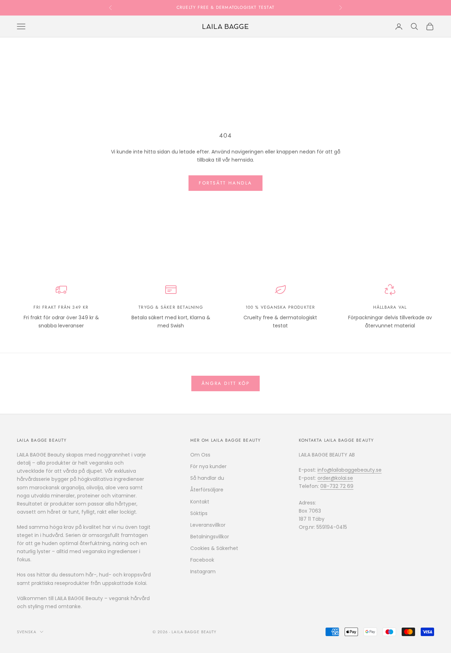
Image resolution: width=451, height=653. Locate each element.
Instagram (203, 571)
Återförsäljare (206, 489)
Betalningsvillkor (209, 536)
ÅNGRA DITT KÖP (225, 383)
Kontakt (199, 501)
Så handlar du (207, 478)
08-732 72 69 (336, 486)
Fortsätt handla (225, 183)
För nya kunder (208, 466)
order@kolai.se (335, 478)
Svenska (26, 632)
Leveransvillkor (208, 524)
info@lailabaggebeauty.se (349, 469)
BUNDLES (259, 9)
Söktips (199, 513)
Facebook (202, 559)
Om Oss (200, 454)
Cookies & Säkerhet (214, 548)
